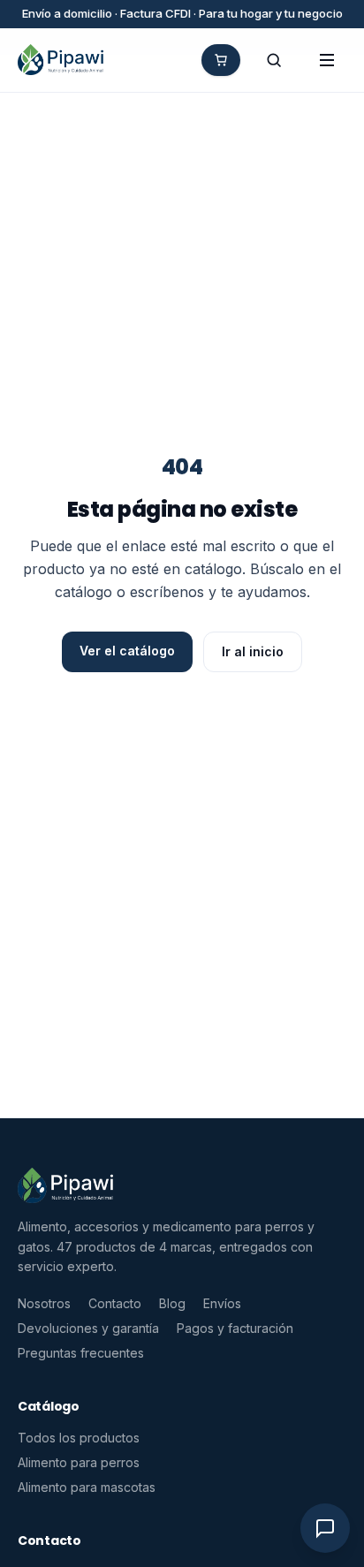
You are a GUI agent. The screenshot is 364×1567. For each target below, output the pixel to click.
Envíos (222, 1303)
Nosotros (44, 1303)
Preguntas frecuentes (81, 1352)
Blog (172, 1303)
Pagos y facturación (235, 1328)
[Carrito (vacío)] (220, 60)
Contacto (114, 1303)
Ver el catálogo (127, 650)
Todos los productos (79, 1437)
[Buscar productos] (273, 60)
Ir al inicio (253, 651)
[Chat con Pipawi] (325, 1528)
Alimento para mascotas (86, 1487)
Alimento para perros (79, 1462)
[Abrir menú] (326, 60)
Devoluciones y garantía (88, 1328)
